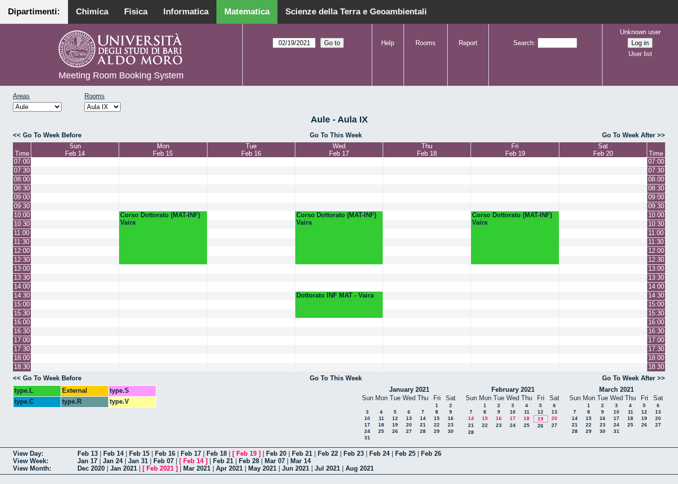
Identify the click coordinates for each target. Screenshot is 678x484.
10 (367, 418)
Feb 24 (379, 453)
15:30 (22, 313)
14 (423, 418)
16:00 (22, 322)
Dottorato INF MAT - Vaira (335, 295)
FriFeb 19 (515, 149)
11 (381, 418)
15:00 (22, 304)
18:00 (22, 358)
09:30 (22, 206)
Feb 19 (246, 453)
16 (451, 418)
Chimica (92, 11)
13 (409, 418)
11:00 (21, 233)
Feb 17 (191, 453)
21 (423, 424)
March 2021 (616, 389)
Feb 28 (249, 461)
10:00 (22, 215)
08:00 (22, 179)
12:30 (22, 259)
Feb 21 (302, 453)
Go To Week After (628, 135)
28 (423, 431)
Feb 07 (163, 461)
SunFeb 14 (75, 149)
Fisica (135, 11)
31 (367, 437)
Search (523, 43)
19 (395, 424)
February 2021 (513, 389)
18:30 (22, 366)
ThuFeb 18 (427, 149)
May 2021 (262, 468)
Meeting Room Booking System (121, 75)
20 (409, 424)
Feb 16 (165, 453)
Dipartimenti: (34, 11)
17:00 (22, 340)
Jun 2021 (295, 468)
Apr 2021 (229, 468)
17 (367, 424)
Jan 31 (138, 461)
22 (437, 424)
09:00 (22, 197)
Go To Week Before (52, 135)
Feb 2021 (160, 468)
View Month (31, 468)
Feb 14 (113, 453)
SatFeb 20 (603, 149)
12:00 (22, 250)
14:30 (22, 295)
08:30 (22, 188)
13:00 (22, 268)
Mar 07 (275, 461)
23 (451, 424)
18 (381, 424)
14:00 (22, 286)
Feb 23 (353, 453)
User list (640, 54)
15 (437, 418)
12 (395, 418)
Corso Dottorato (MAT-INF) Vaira (160, 218)
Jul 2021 (327, 468)
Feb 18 (216, 453)
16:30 (22, 331)
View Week (29, 461)
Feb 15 (139, 453)
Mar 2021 (196, 468)
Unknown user (640, 32)
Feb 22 (328, 453)
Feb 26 (431, 453)
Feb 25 (405, 453)
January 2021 (409, 389)
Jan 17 (87, 461)
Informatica (185, 11)
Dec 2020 (91, 468)
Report (468, 43)
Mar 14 (300, 461)
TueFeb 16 (251, 149)
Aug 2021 (359, 468)
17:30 (22, 349)
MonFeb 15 (163, 149)
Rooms (425, 43)
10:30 (22, 224)
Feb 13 (87, 453)
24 (367, 431)
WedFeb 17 (339, 149)
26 (395, 431)
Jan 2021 (123, 468)
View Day (27, 453)
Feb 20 (276, 453)
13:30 (22, 277)
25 (381, 431)
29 (437, 431)
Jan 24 (113, 461)
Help (387, 43)
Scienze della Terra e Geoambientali (356, 11)
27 (409, 431)
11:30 (21, 241)
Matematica (247, 11)
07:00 (22, 161)
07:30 (22, 170)
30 (451, 431)
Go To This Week (336, 135)
